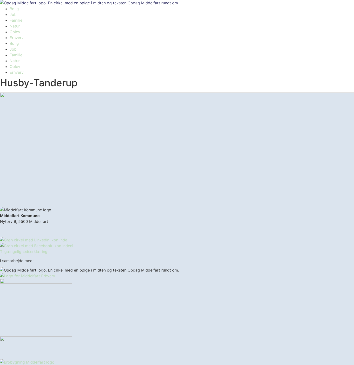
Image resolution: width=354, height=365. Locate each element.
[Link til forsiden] (89, 2)
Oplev (15, 31)
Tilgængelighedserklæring (23, 251)
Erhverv (17, 37)
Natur (15, 26)
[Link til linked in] (35, 240)
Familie (16, 20)
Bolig (14, 8)
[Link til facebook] (37, 245)
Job (13, 14)
